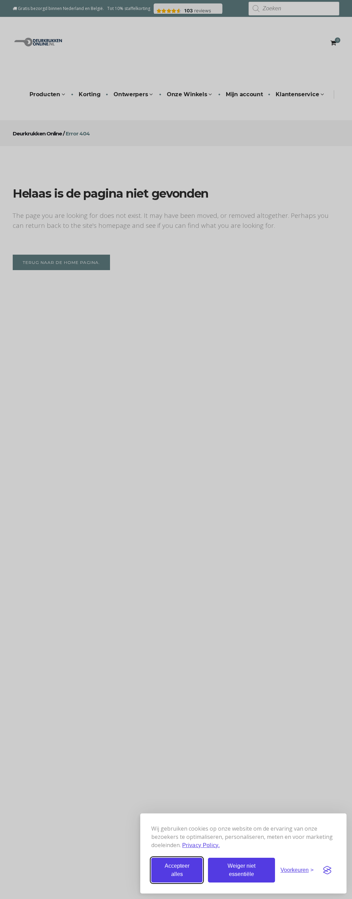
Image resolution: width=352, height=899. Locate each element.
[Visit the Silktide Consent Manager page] (327, 870)
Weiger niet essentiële (241, 870)
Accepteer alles (177, 870)
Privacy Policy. (201, 845)
